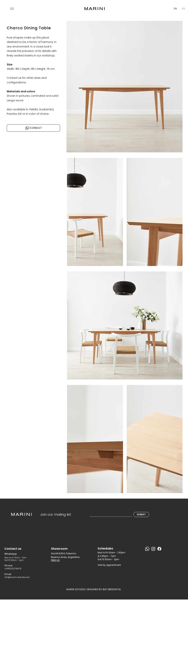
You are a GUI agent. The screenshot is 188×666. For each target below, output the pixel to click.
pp (15, 554)
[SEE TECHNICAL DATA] (28, 120)
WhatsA (9, 554)
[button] (12, 9)
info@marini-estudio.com (17, 577)
